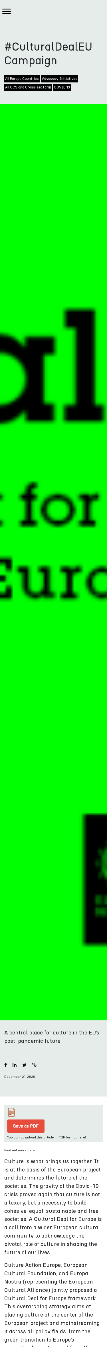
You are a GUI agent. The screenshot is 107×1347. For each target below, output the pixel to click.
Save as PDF (26, 1126)
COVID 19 (62, 87)
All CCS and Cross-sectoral (28, 87)
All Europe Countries (22, 79)
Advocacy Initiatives (59, 79)
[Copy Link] (34, 1065)
